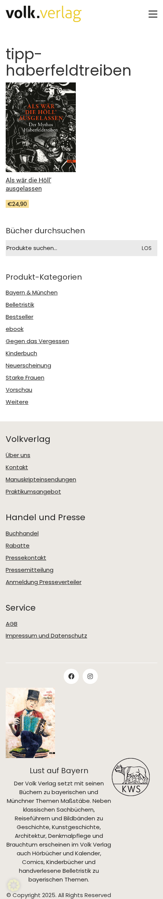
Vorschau (19, 390)
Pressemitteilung (29, 570)
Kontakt (17, 467)
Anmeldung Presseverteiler (44, 582)
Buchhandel (22, 533)
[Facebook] (71, 676)
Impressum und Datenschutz (46, 635)
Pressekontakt (26, 558)
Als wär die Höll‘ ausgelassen (28, 184)
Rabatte (18, 545)
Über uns (18, 455)
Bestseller (19, 317)
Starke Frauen (25, 377)
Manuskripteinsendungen (41, 479)
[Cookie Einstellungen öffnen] (14, 885)
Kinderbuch (21, 353)
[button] (153, 14)
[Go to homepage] (44, 14)
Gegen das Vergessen (37, 341)
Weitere (17, 402)
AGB (11, 624)
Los (147, 248)
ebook (15, 329)
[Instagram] (90, 676)
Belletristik (20, 305)
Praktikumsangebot (33, 491)
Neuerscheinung (28, 365)
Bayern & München (32, 292)
